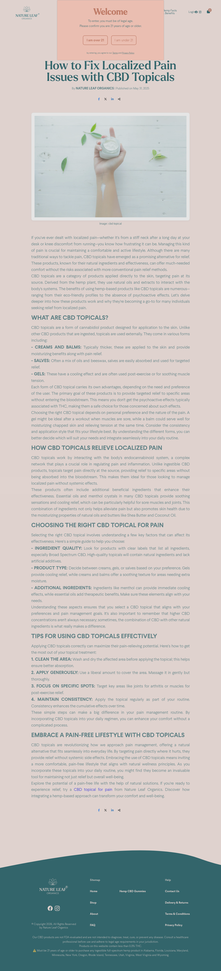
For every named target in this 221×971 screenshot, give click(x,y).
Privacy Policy (128, 53)
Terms (115, 53)
